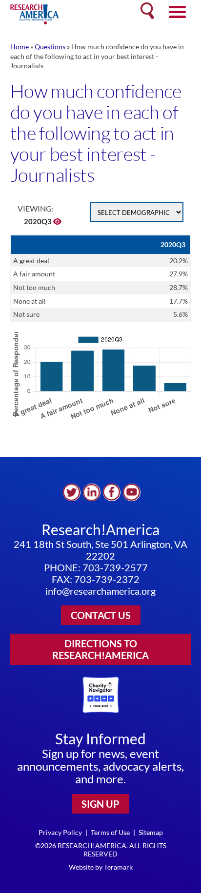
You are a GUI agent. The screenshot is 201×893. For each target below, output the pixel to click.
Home (19, 46)
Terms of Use (110, 832)
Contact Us (101, 615)
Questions (50, 46)
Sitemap (151, 832)
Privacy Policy (60, 832)
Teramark (118, 867)
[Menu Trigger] (177, 11)
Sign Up (100, 804)
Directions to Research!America (100, 649)
